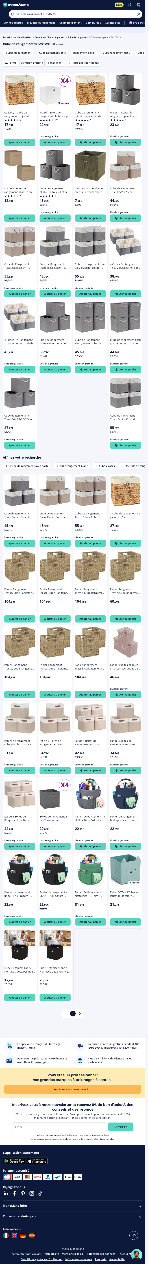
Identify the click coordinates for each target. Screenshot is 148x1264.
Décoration (40, 37)
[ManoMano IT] (6, 1235)
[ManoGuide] (136, 1255)
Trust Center (126, 1254)
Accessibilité (117, 1259)
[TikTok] (40, 1193)
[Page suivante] (80, 1013)
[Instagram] (32, 1193)
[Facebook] (14, 1193)
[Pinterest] (23, 1193)
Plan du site (51, 1254)
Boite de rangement (78, 37)
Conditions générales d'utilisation (41, 1259)
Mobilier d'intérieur (22, 37)
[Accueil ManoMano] (57, 5)
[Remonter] (133, 1235)
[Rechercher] (12, 14)
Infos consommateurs (78, 1259)
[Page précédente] (65, 1013)
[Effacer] (139, 14)
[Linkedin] (6, 1193)
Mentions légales (72, 1254)
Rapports (100, 1259)
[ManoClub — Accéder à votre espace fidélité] (119, 5)
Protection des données (100, 1254)
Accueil (6, 37)
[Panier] (138, 5)
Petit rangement (56, 37)
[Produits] (5, 14)
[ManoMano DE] (23, 1235)
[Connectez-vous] (130, 5)
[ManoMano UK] (14, 1235)
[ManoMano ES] (32, 1235)
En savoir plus (107, 1138)
